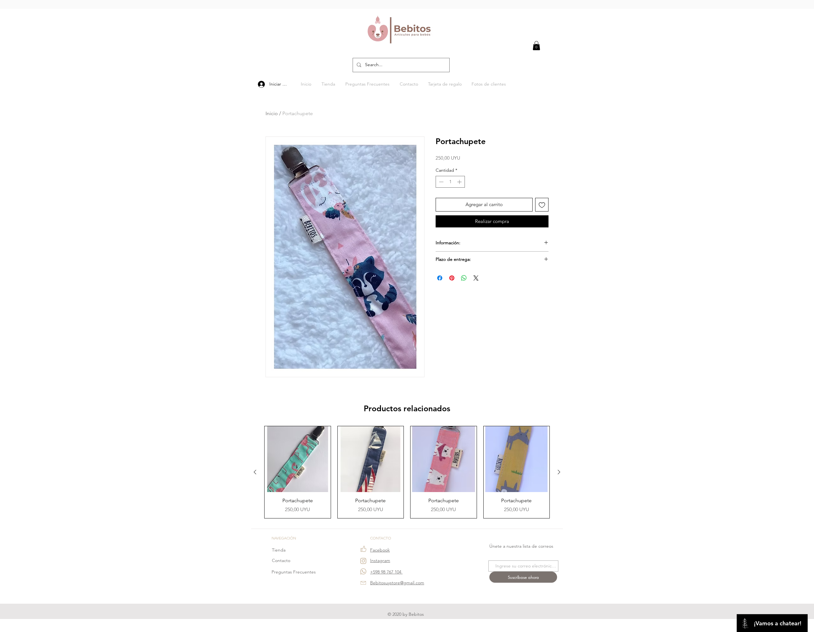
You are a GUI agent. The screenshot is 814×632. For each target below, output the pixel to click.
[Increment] (460, 181)
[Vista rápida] (298, 459)
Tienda (279, 550)
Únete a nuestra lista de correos (521, 546)
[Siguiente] (559, 472)
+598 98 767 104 (386, 572)
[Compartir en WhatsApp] (464, 278)
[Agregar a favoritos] (542, 205)
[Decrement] (441, 181)
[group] (407, 472)
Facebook (380, 550)
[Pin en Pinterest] (452, 278)
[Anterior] (255, 472)
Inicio (272, 113)
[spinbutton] (450, 181)
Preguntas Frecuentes (294, 572)
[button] (536, 45)
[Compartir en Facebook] (440, 278)
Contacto (281, 560)
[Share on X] (476, 278)
